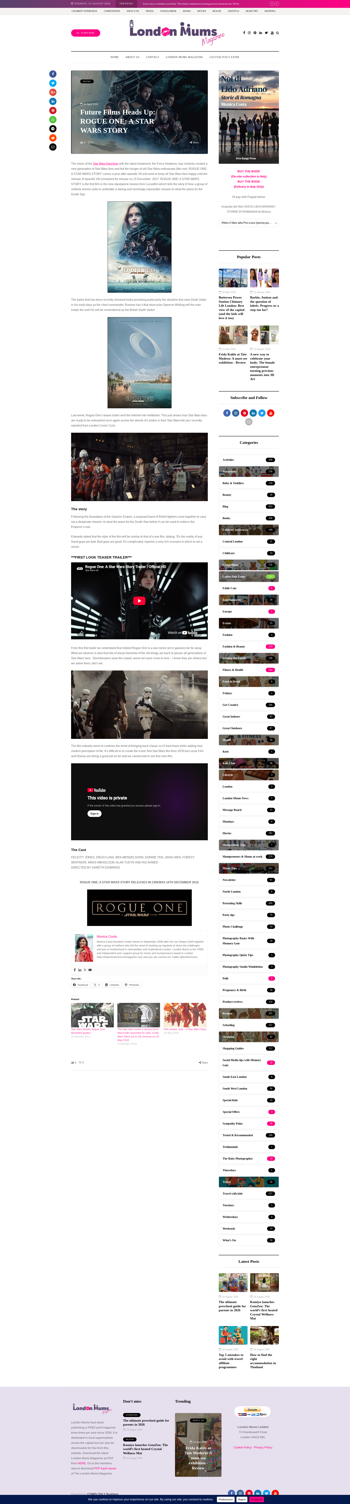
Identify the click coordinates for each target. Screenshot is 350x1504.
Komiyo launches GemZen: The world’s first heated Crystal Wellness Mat (263, 1310)
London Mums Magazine (184, 57)
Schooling (132, 1415)
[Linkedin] (79, 970)
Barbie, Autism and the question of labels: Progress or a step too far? (264, 304)
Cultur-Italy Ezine (225, 57)
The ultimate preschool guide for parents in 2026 (232, 1306)
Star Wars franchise (106, 163)
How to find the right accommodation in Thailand (263, 1361)
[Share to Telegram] (53, 128)
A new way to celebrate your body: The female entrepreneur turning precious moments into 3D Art (262, 366)
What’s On (133, 11)
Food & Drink (168, 11)
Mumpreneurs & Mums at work (198, 1422)
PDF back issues (105, 1468)
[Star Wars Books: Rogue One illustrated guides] (92, 1015)
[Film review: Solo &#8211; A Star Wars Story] (185, 1015)
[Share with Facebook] (53, 74)
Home (115, 57)
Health (217, 11)
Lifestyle (233, 11)
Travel (150, 11)
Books (187, 11)
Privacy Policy (263, 1447)
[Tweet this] (53, 83)
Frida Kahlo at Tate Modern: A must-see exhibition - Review (233, 358)
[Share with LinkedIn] (53, 101)
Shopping (270, 11)
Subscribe (88, 33)
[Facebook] (74, 970)
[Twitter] (85, 970)
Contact (152, 57)
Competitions (112, 11)
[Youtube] (90, 970)
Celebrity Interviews (84, 11)
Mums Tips (252, 11)
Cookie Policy (243, 1447)
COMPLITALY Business (102, 1494)
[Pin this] (53, 110)
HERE (81, 1463)
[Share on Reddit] (53, 138)
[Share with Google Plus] (53, 92)
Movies (201, 11)
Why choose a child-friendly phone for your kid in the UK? (172, 3)
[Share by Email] (53, 147)
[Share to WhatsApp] (53, 119)
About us (132, 57)
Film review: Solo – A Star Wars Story (185, 1029)
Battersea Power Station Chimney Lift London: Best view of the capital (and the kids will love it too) (231, 308)
